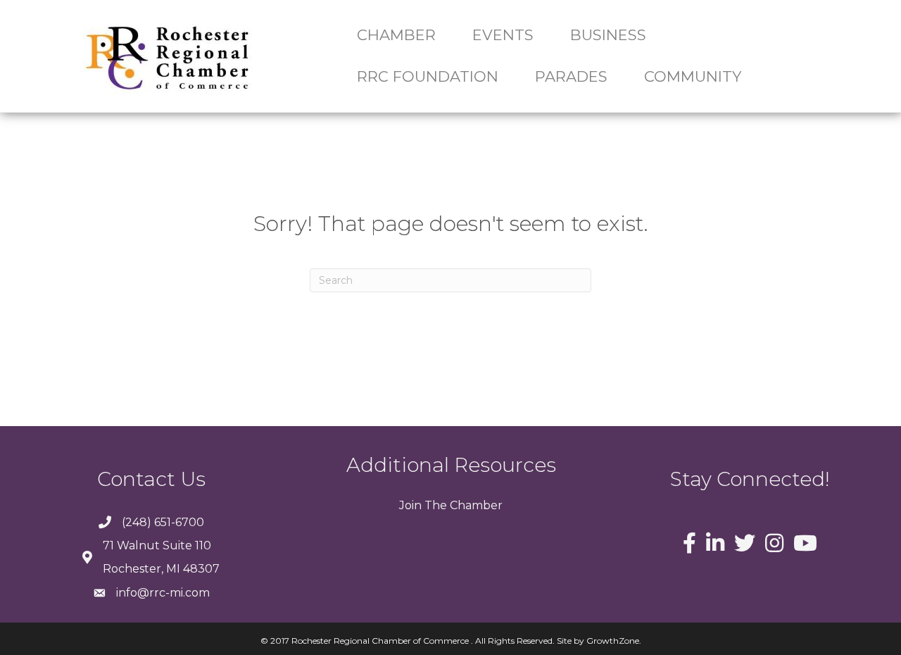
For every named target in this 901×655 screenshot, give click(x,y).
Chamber (475, 505)
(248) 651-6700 (163, 522)
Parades (571, 76)
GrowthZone (612, 640)
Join (410, 505)
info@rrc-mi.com (163, 592)
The (434, 505)
